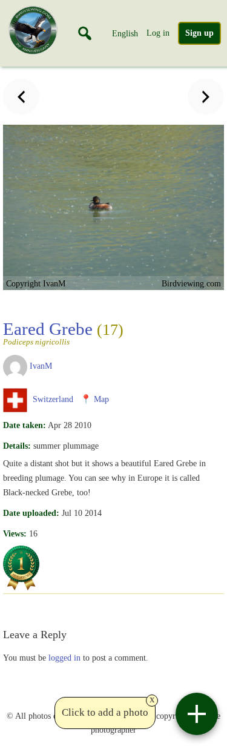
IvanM (41, 366)
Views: (15, 533)
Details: (17, 445)
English (125, 33)
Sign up (199, 33)
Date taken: (24, 425)
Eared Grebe (63, 332)
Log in (157, 33)
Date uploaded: (31, 513)
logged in (64, 657)
